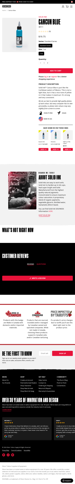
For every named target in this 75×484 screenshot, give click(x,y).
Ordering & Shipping (46, 386)
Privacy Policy (5, 450)
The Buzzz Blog (62, 380)
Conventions (61, 386)
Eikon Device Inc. (26, 479)
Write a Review (42, 279)
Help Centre (43, 380)
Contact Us (42, 383)
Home (4, 10)
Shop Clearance (25, 386)
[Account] (63, 6)
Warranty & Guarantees (47, 391)
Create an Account (26, 380)
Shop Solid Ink (44, 215)
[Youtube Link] (12, 454)
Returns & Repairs (45, 388)
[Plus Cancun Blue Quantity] (47, 63)
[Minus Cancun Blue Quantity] (40, 63)
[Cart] (67, 6)
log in (46, 76)
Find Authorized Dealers (28, 383)
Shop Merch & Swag (27, 391)
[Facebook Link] (3, 454)
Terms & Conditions (16, 450)
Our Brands (6, 383)
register (54, 76)
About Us (5, 380)
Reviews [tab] (30, 264)
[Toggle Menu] (71, 6)
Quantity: (42, 59)
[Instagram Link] (8, 454)
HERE (51, 211)
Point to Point (61, 383)
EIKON (4, 479)
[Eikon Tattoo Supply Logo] (6, 6)
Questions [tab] (41, 264)
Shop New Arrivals (26, 388)
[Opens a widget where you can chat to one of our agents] (67, 481)
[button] (45, 31)
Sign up (62, 353)
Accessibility (27, 450)
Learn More (7, 410)
